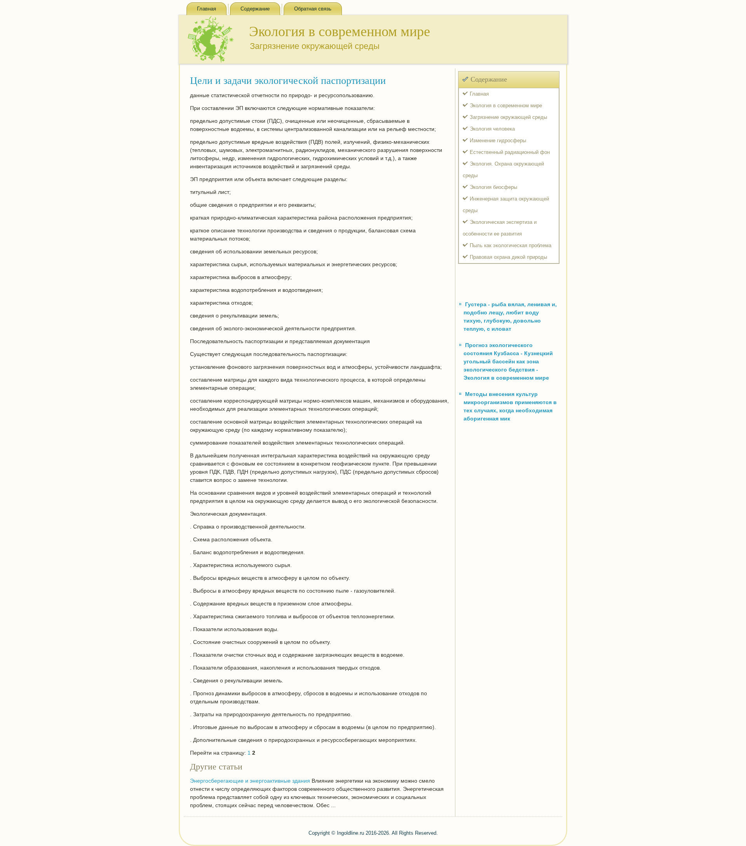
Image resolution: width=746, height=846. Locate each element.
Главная (206, 9)
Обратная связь (312, 9)
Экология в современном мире (506, 105)
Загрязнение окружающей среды (508, 117)
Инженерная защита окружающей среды (506, 204)
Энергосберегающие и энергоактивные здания (250, 781)
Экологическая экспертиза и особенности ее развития (500, 228)
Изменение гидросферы (498, 140)
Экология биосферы (493, 187)
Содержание (255, 9)
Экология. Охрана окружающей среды (503, 169)
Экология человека (492, 129)
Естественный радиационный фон (510, 152)
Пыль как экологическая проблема (510, 245)
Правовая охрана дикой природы (508, 257)
